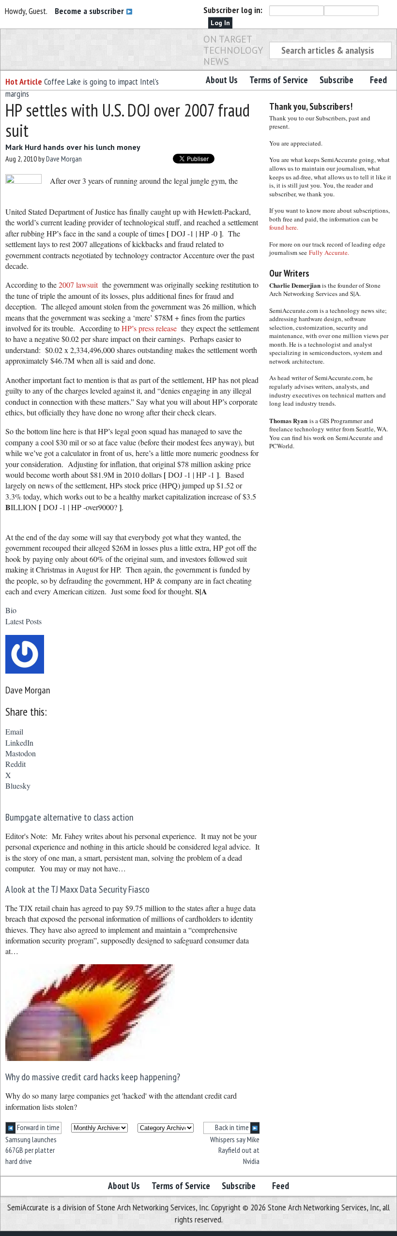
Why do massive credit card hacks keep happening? (92, 1077)
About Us (222, 80)
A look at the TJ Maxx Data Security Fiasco (77, 889)
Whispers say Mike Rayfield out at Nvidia (235, 1150)
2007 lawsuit (78, 285)
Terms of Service (278, 80)
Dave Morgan (64, 158)
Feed (378, 80)
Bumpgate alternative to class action (69, 817)
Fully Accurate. (329, 252)
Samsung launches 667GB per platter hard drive (31, 1150)
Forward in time (37, 1127)
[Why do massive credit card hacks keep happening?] (90, 1058)
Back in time (232, 1127)
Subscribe (336, 80)
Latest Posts (23, 621)
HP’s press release (149, 328)
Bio (10, 610)
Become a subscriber (90, 10)
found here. (283, 227)
